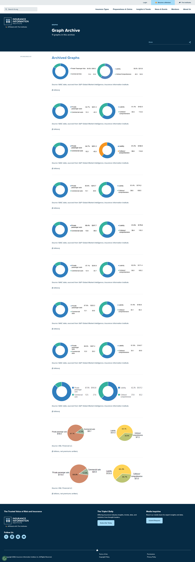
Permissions (151, 554)
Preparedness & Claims (122, 9)
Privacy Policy (151, 557)
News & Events (161, 9)
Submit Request (154, 520)
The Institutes (186, 2)
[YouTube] (24, 537)
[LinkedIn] (12, 537)
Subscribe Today (106, 523)
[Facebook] (18, 537)
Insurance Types (102, 9)
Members (175, 9)
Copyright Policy (104, 557)
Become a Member (164, 2)
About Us (187, 9)
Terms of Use (103, 554)
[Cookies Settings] (4, 558)
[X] (6, 537)
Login (145, 2)
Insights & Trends (143, 9)
